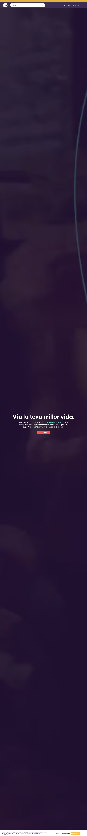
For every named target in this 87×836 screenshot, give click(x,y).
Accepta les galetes (75, 833)
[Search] (42, 5)
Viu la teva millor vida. (43, 416)
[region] (43, 833)
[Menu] (82, 5)
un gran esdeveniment (54, 422)
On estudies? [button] (43, 432)
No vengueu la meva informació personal (61, 833)
